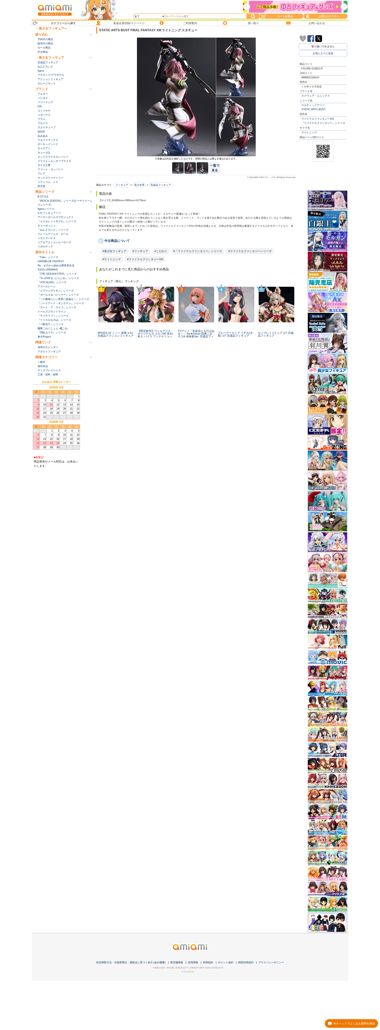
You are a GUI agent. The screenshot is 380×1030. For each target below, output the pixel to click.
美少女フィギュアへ (53, 28)
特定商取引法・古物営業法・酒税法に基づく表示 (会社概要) (130, 962)
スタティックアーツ (313, 105)
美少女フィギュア (51, 57)
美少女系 (139, 184)
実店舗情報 (176, 962)
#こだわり (160, 251)
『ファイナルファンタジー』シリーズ (323, 123)
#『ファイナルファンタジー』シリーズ (197, 251)
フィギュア (121, 184)
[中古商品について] (196, 241)
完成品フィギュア (160, 184)
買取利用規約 (246, 962)
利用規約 (208, 962)
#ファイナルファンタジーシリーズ (250, 251)
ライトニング (309, 132)
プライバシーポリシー (271, 962)
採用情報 (193, 962)
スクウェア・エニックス (315, 95)
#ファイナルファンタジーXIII (145, 259)
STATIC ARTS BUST (313, 109)
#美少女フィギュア (114, 251)
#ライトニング (112, 259)
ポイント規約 (225, 962)
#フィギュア (140, 251)
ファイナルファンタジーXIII (317, 118)
